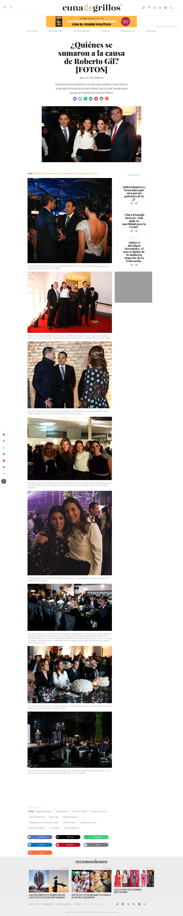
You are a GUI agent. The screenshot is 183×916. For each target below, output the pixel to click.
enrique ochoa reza (99, 811)
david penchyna (62, 811)
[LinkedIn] (3, 454)
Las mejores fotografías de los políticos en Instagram (47, 896)
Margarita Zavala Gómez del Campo (44, 822)
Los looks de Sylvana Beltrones (128, 890)
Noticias (32, 31)
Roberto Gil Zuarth (37, 828)
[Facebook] (3, 434)
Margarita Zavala (70, 817)
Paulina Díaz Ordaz (88, 822)
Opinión (151, 31)
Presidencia (128, 31)
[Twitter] (3, 441)
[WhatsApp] (3, 447)
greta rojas (54, 817)
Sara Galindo (54, 828)
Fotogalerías (82, 31)
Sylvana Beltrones (71, 828)
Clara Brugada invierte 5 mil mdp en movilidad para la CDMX (134, 221)
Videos (105, 31)
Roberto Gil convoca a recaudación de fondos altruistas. (66, 173)
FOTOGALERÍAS (64, 904)
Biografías (55, 31)
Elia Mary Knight (80, 811)
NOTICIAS (33, 904)
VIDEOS (77, 904)
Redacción (99, 78)
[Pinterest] (3, 460)
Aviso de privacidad (95, 904)
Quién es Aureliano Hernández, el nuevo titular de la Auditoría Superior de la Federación (134, 252)
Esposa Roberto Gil (37, 817)
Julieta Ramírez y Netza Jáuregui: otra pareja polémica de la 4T (134, 193)
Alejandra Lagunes (43, 811)
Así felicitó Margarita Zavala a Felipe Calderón (91, 896)
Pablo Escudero (69, 822)
